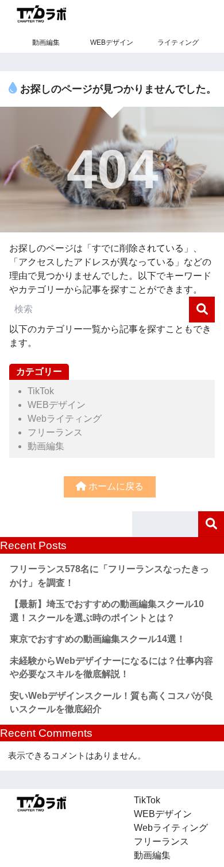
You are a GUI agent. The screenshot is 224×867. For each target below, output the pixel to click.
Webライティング (65, 418)
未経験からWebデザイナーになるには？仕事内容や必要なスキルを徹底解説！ (111, 667)
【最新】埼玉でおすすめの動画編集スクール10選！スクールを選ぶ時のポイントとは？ (107, 611)
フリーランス (55, 432)
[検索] (202, 309)
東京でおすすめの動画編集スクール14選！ (98, 639)
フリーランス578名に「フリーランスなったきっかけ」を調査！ (109, 576)
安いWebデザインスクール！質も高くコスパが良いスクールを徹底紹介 (111, 702)
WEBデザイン (111, 42)
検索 (211, 524)
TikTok (41, 391)
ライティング (178, 42)
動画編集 (46, 42)
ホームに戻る (115, 486)
